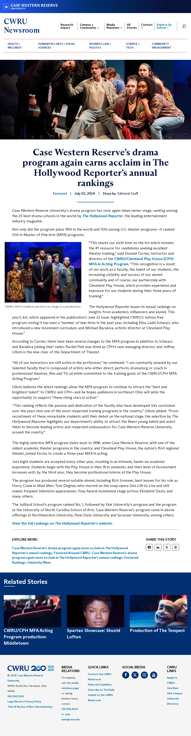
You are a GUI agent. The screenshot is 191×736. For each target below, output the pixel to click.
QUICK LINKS (98, 667)
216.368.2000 (15, 696)
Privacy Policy (33, 701)
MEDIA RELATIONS (71, 669)
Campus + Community (88, 26)
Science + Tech (133, 45)
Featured (131, 558)
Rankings (19, 562)
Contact (147, 24)
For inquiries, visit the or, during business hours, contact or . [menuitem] (71, 698)
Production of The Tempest (157, 630)
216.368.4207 (70, 709)
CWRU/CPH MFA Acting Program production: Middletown (28, 637)
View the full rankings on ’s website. (62, 523)
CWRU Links (172, 669)
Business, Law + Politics (100, 45)
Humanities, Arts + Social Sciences (56, 45)
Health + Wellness (14, 45)
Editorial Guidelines (100, 684)
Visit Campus (174, 693)
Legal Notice (15, 701)
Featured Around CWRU (72, 553)
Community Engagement (161, 45)
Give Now (172, 688)
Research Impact (67, 26)
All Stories (132, 26)
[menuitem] (19, 45)
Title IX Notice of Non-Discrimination (30, 706)
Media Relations (113, 26)
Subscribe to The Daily (101, 689)
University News (39, 562)
